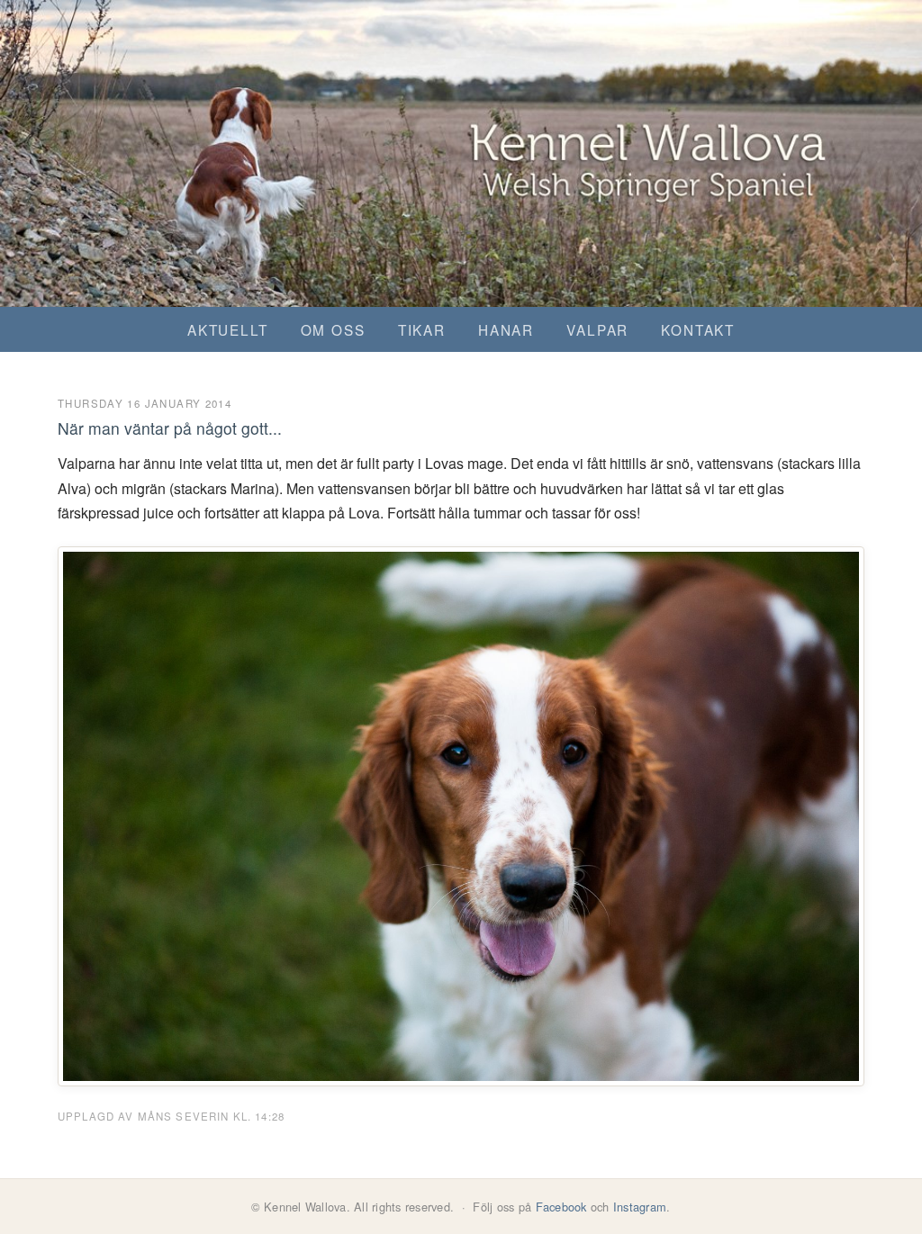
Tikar (422, 329)
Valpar (597, 329)
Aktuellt (227, 329)
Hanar (506, 329)
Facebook (561, 1206)
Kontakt (698, 329)
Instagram (639, 1206)
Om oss (333, 329)
